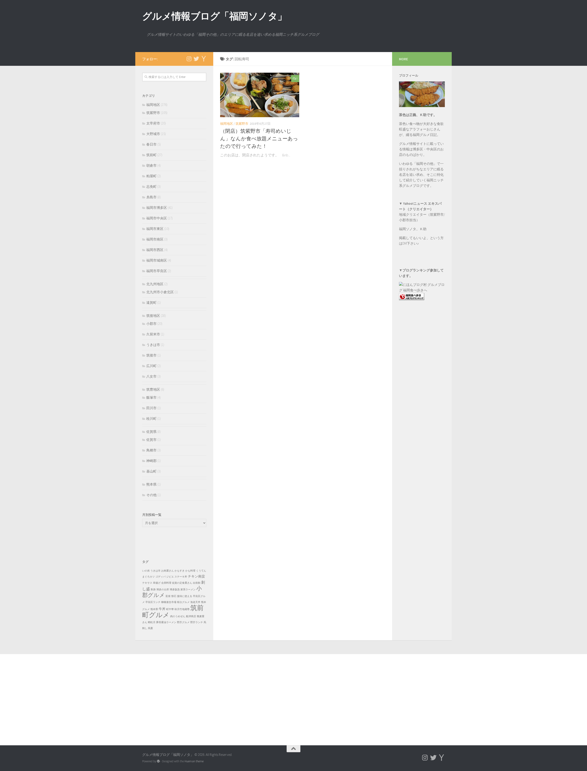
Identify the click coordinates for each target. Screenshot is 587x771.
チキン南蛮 (196, 576)
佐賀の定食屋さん (182, 582)
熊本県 (151, 484)
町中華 (170, 609)
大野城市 (153, 134)
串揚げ (157, 582)
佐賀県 (151, 431)
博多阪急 (175, 589)
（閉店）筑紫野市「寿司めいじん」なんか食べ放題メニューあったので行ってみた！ (259, 138)
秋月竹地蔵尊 (182, 609)
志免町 (151, 186)
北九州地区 (154, 284)
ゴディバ (160, 576)
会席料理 (166, 582)
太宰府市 (153, 123)
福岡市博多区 (156, 207)
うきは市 (153, 345)
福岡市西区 (154, 250)
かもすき (179, 570)
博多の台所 (162, 589)
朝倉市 (151, 165)
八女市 (151, 376)
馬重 (150, 628)
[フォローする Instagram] (189, 58)
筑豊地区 (153, 389)
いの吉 (146, 570)
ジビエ (170, 576)
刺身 (153, 589)
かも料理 (190, 570)
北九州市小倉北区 (160, 292)
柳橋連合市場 (168, 602)
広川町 (151, 366)
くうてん (201, 570)
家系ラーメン (188, 589)
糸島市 (151, 197)
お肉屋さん (167, 570)
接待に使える (184, 596)
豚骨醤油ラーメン (166, 622)
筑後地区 (153, 315)
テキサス (147, 582)
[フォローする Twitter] (196, 58)
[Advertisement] (422, 396)
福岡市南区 (154, 239)
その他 (151, 495)
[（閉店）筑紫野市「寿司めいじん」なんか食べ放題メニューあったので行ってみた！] (259, 95)
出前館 (196, 582)
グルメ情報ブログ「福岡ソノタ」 (214, 16)
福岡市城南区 (156, 260)
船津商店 (191, 616)
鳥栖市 (151, 450)
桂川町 (151, 418)
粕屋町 (151, 176)
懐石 (173, 596)
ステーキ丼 (180, 576)
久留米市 (153, 334)
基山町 (151, 471)
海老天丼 (195, 602)
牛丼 (162, 609)
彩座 (168, 596)
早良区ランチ (153, 602)
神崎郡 (151, 461)
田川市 (151, 408)
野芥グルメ (183, 622)
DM (404, 243)
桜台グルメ (183, 602)
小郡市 (151, 323)
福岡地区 (226, 124)
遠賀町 (151, 302)
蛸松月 (151, 622)
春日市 (151, 144)
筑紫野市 (241, 124)
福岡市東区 (154, 229)
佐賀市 (151, 439)
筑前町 (151, 155)
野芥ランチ (196, 622)
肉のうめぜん (177, 616)
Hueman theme (194, 761)
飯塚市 (151, 397)
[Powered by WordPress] (158, 761)
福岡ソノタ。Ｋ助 (412, 229)
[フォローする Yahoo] (203, 58)
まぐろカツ (148, 576)
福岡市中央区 (156, 218)
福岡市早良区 (156, 271)
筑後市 (151, 355)
